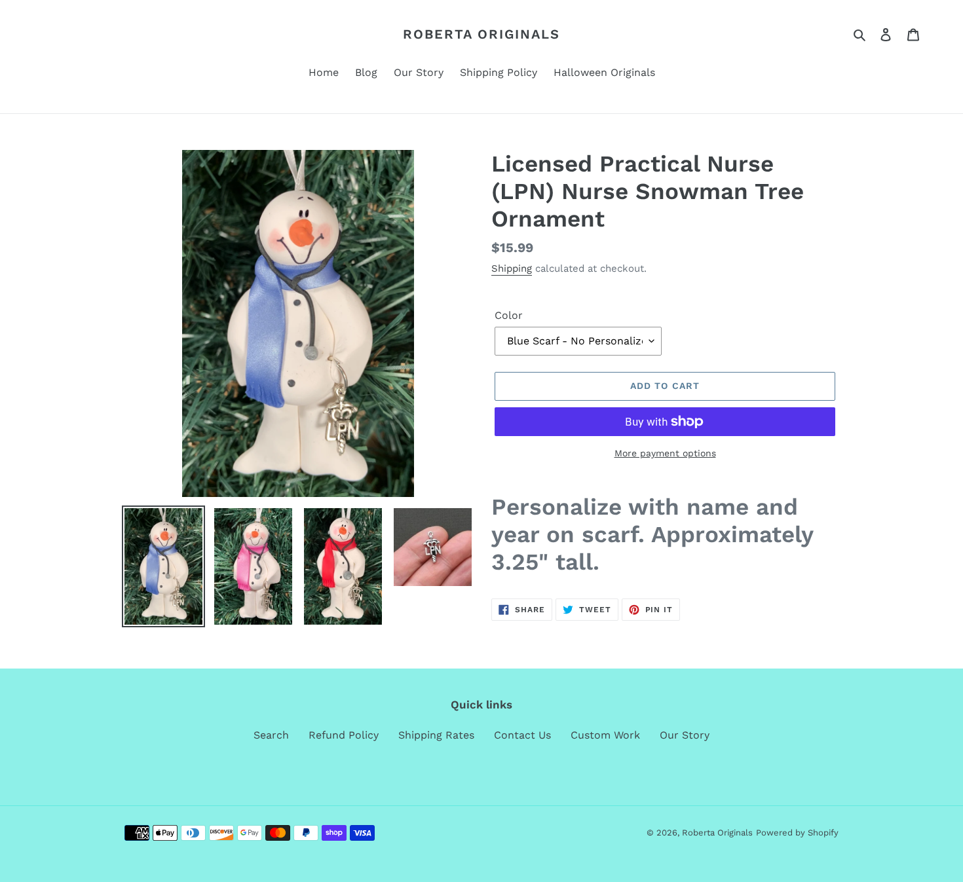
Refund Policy (344, 735)
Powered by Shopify (797, 832)
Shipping (511, 268)
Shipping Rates (436, 735)
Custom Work (605, 735)
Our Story (684, 735)
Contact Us (522, 735)
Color (509, 315)
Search (271, 735)
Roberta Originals (481, 34)
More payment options (665, 453)
